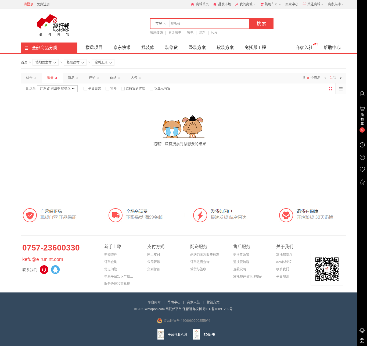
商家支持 (334, 4)
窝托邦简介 (284, 255)
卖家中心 (291, 4)
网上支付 (153, 255)
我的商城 (246, 4)
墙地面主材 (43, 62)
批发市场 (224, 4)
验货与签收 (198, 269)
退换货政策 (241, 255)
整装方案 (197, 47)
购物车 (270, 4)
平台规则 (282, 276)
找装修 (147, 47)
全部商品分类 (44, 47)
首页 (24, 62)
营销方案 (213, 302)
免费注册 (43, 4)
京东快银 (122, 47)
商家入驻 (304, 47)
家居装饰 (156, 33)
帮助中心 (332, 47)
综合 (29, 78)
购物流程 (110, 255)
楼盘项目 (94, 47)
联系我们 (282, 269)
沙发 (214, 33)
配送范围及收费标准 (204, 255)
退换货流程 (241, 262)
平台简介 (154, 302)
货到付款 (153, 269)
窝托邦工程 (255, 47)
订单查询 (110, 262)
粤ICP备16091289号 (218, 309)
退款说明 (239, 269)
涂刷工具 (101, 62)
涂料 (202, 33)
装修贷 (171, 47)
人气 (134, 78)
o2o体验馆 (284, 262)
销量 (50, 78)
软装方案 (225, 47)
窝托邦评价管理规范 (247, 276)
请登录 (28, 4)
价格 (113, 78)
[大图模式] (330, 88)
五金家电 (174, 33)
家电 (190, 33)
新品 (71, 78)
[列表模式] (340, 88)
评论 (92, 78)
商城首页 (202, 4)
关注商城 (313, 4)
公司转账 (153, 262)
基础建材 (73, 62)
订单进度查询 (200, 262)
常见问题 (110, 269)
